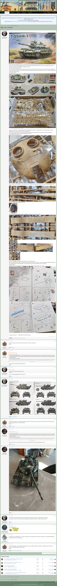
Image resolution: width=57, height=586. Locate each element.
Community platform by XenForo (28, 584)
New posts (2, 14)
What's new (12, 12)
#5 (55, 379)
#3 (55, 350)
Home (2, 12)
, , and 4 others (18, 338)
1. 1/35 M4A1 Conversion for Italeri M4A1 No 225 (15, 572)
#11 (55, 534)
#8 (55, 447)
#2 (55, 341)
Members (30, 12)
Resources (24, 12)
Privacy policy (47, 582)
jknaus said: (12, 369)
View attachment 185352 (14, 354)
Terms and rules (41, 582)
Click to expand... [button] (32, 361)
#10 (55, 525)
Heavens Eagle (6, 570)
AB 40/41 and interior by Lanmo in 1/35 (12, 562)
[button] (15, 12)
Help (51, 582)
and (13, 416)
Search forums (7, 14)
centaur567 (52, 566)
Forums (7, 12)
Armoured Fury (14, 559)
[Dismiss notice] (55, 17)
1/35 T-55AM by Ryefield (9, 565)
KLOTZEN (5, 559)
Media (18, 12)
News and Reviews (13, 563)
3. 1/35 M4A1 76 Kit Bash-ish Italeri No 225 (13, 559)
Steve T (52, 563)
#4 (55, 367)
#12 (55, 544)
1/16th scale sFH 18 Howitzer (10, 569)
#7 (55, 429)
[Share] (54, 31)
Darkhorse (5, 566)
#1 (55, 31)
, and (16, 550)
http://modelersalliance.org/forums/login (19, 21)
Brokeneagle (3, 29)
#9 (55, 515)
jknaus (5, 563)
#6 (55, 419)
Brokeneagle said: (13, 352)
